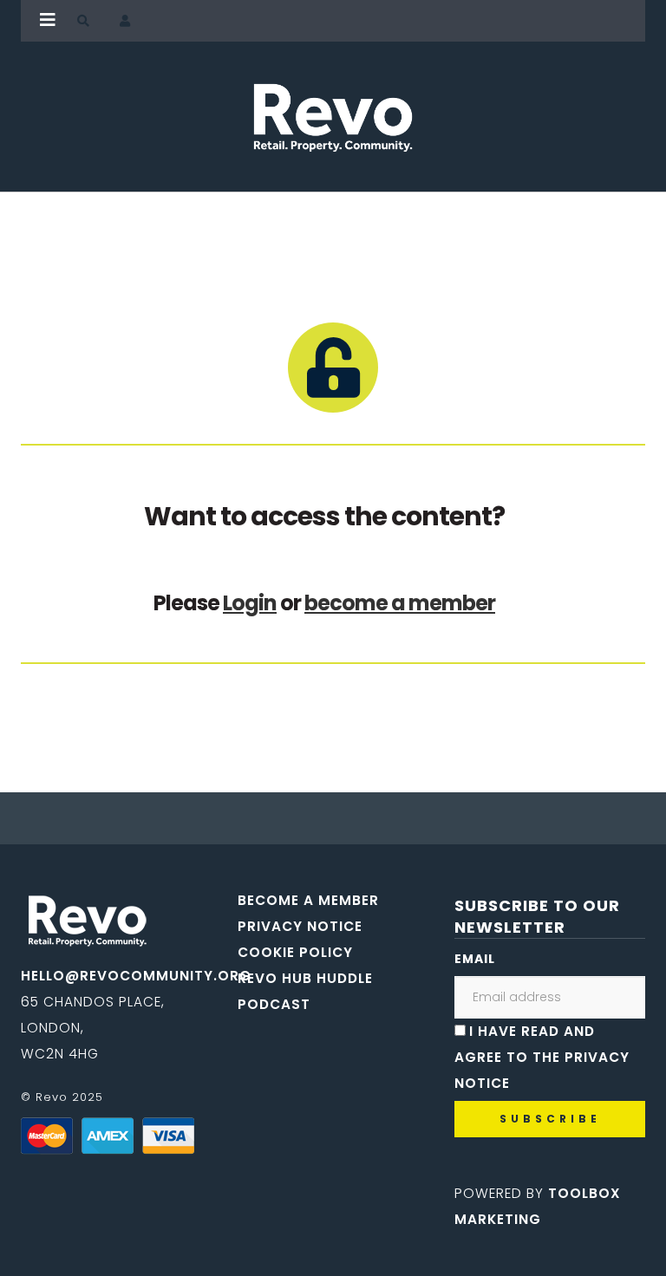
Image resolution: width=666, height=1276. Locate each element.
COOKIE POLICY (295, 952)
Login (250, 603)
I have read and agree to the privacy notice (542, 1057)
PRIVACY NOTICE (300, 926)
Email (474, 958)
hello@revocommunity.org (136, 976)
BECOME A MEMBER (308, 900)
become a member (399, 603)
